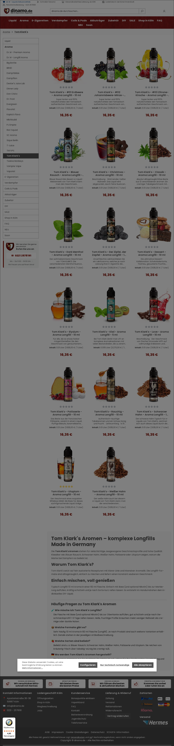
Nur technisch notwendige (114, 665)
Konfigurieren (88, 665)
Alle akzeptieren (143, 665)
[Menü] (13, 719)
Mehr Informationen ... (32, 668)
